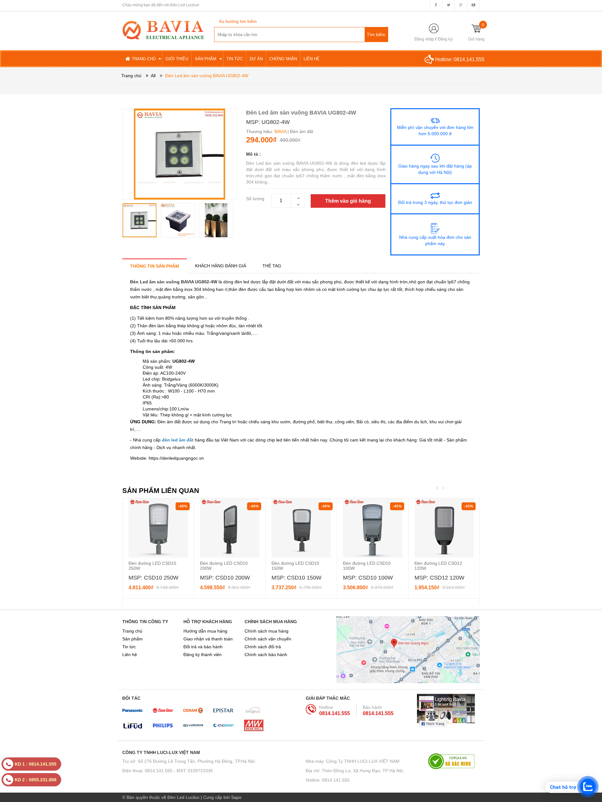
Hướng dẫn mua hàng (205, 631)
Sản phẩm (132, 638)
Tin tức (129, 646)
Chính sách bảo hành (266, 654)
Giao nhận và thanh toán (208, 638)
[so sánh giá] (454, 761)
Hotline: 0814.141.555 (328, 780)
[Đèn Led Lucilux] (163, 29)
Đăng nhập (424, 39)
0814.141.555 (469, 59)
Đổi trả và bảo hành (203, 646)
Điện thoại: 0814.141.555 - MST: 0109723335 (167, 770)
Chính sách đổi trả (263, 646)
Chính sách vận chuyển (268, 638)
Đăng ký (445, 39)
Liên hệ (129, 654)
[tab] (154, 266)
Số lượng (255, 198)
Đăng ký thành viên (202, 654)
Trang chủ (132, 631)
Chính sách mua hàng (266, 631)
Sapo (236, 797)
